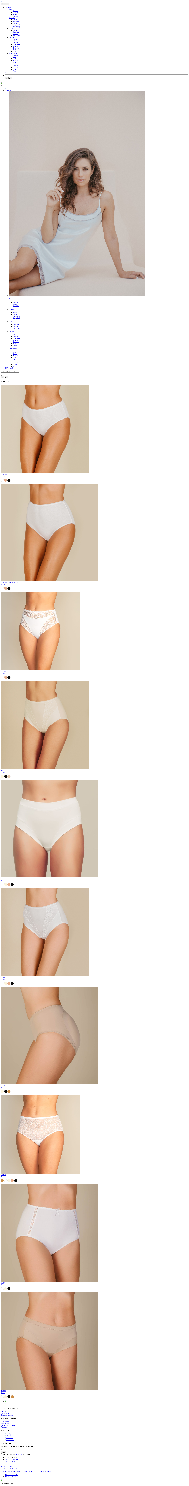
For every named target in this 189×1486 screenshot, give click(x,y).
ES (6, 78)
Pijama (15, 51)
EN (10, 78)
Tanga (14, 71)
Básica (15, 14)
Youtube (10, 1438)
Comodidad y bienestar (8, 1425)
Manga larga (16, 27)
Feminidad (4, 1427)
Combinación (17, 44)
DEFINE (15, 60)
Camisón (15, 42)
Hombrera (16, 21)
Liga (14, 64)
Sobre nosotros (5, 1422)
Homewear (16, 48)
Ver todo (15, 11)
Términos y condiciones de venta (11, 1471)
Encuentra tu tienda (7, 1415)
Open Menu (5, 4)
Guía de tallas (5, 1413)
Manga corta (16, 25)
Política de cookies (10, 1461)
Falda (14, 62)
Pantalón (15, 66)
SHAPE (15, 69)
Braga (10, 9)
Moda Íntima (13, 53)
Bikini (14, 57)
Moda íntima (16, 35)
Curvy (11, 28)
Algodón (15, 12)
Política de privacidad (11, 1459)
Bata (14, 41)
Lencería (15, 34)
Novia (14, 50)
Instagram (10, 1434)
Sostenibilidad (5, 1423)
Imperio (15, 23)
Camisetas (12, 18)
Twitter (9, 1436)
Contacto (3, 1411)
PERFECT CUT (18, 67)
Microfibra (16, 16)
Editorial (7, 73)
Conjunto (15, 46)
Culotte (15, 58)
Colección (8, 7)
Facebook (10, 1440)
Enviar (3, 1452)
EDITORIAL (9, 368)
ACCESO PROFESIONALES (10, 1466)
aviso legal (19, 1454)
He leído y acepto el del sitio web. (17, 1454)
